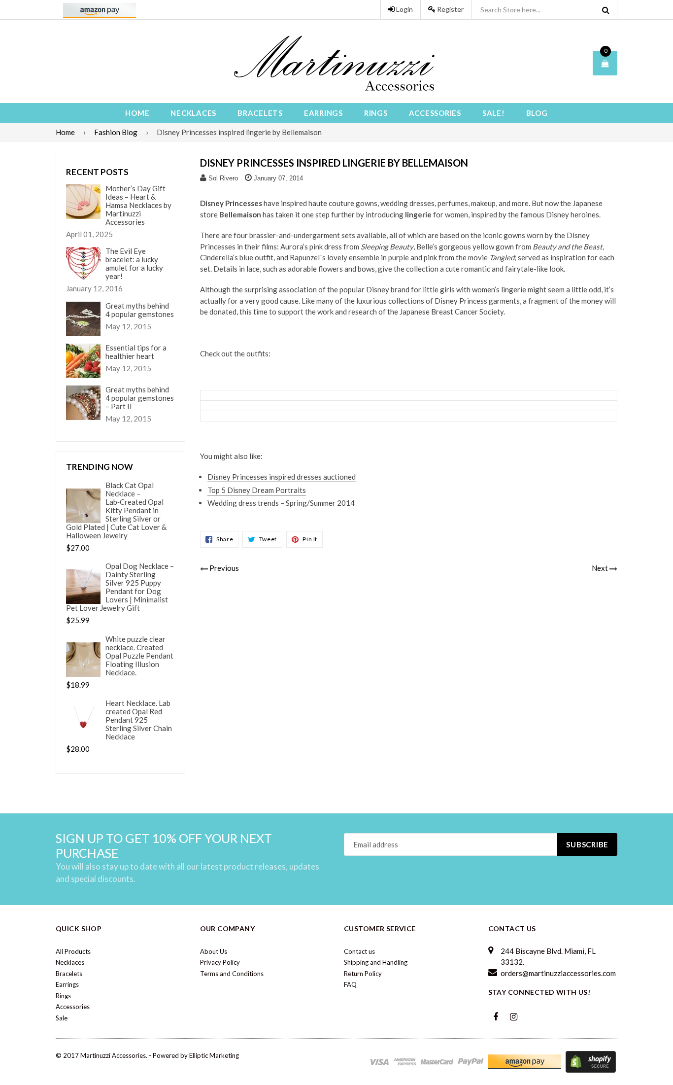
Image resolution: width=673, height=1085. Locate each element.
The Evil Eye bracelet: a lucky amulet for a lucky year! (134, 263)
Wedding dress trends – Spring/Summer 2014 (281, 502)
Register (450, 9)
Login (404, 9)
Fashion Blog (115, 132)
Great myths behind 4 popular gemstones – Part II (139, 398)
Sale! (493, 112)
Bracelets (260, 112)
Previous (224, 567)
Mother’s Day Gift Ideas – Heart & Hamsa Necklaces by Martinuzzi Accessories (138, 205)
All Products (73, 951)
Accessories (435, 112)
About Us (213, 951)
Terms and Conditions (232, 974)
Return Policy (363, 974)
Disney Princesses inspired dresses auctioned (281, 476)
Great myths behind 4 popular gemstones (139, 310)
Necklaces (193, 112)
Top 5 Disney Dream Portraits (256, 490)
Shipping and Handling (375, 962)
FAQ (350, 984)
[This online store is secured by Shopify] (590, 1061)
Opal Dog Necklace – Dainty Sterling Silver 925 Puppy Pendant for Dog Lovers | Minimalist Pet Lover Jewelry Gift (120, 587)
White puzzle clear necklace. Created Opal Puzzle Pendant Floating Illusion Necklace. (139, 656)
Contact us (359, 951)
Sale (61, 1018)
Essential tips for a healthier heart (136, 352)
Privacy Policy (220, 962)
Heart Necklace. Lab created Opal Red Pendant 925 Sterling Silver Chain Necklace (138, 720)
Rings (376, 112)
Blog (537, 112)
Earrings (323, 112)
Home (137, 112)
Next (600, 567)
